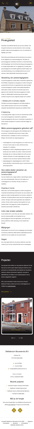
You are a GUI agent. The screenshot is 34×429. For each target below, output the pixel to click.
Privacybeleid (24, 423)
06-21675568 (18, 363)
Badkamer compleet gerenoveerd (18, 388)
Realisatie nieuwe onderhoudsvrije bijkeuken (18, 391)
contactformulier (11, 286)
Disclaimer (15, 423)
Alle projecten (5, 291)
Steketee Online (19, 425)
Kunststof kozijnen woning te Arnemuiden (18, 385)
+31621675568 (18, 366)
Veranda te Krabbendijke (18, 393)
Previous (2, 19)
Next (31, 19)
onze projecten (11, 404)
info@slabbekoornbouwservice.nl (18, 368)
